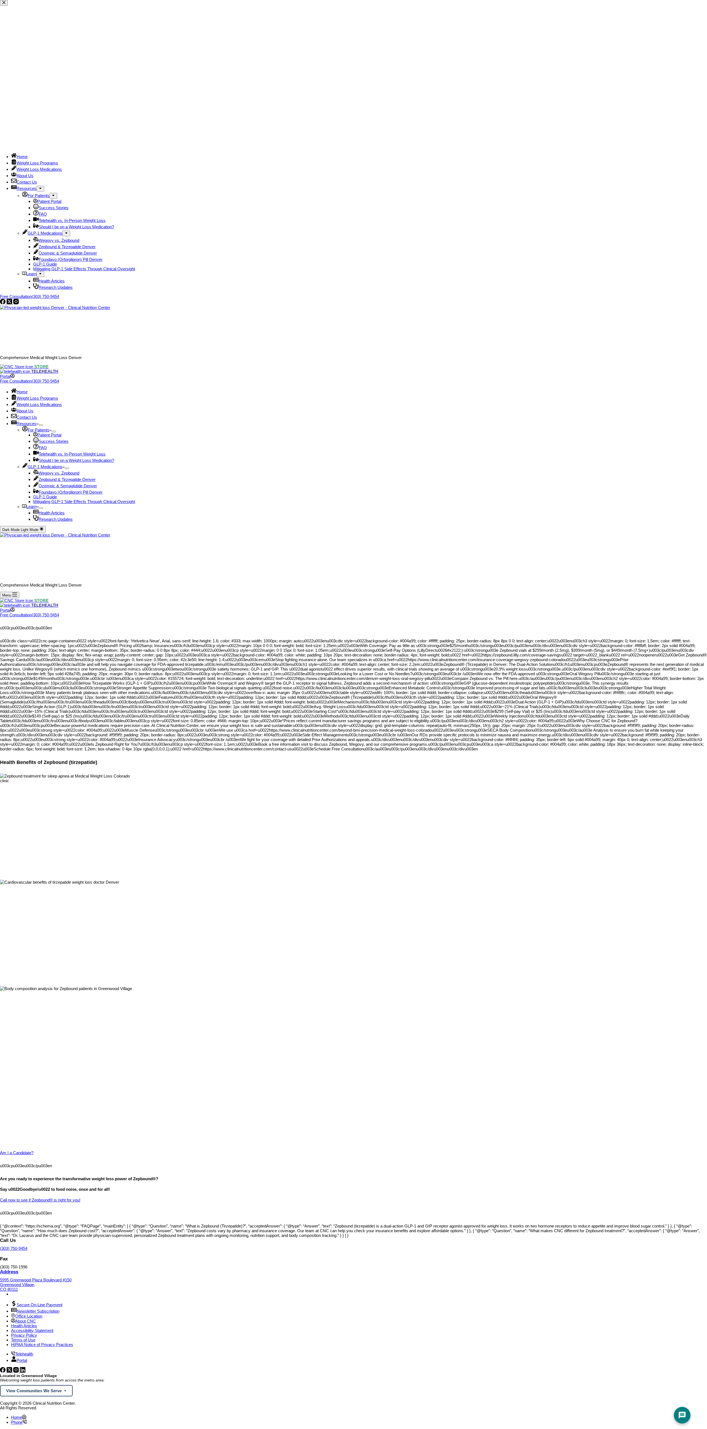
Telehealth (24, 1354)
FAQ (43, 447)
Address (9, 1271)
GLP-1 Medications (45, 466)
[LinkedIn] (22, 1371)
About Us (25, 411)
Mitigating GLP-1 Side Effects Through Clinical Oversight (84, 501)
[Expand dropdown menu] (41, 425)
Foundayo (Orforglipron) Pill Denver (70, 492)
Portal (22, 1360)
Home (22, 391)
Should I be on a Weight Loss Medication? (76, 460)
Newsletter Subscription (38, 1311)
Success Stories (53, 441)
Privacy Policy (24, 1335)
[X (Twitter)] (10, 1371)
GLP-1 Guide (45, 496)
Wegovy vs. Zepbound (59, 473)
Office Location (28, 1316)
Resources (26, 423)
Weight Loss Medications (39, 404)
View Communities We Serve (34, 1390)
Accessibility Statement (32, 1330)
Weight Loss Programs (37, 398)
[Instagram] (16, 1371)
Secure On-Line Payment (39, 1304)
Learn (31, 506)
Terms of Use (23, 1340)
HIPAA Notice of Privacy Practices (42, 1344)
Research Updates (56, 519)
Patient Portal (49, 435)
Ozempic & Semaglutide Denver (68, 485)
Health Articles (52, 513)
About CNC (25, 1321)
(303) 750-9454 (13, 1248)
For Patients (38, 430)
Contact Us (27, 417)
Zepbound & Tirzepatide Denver (67, 479)
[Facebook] (3, 1371)
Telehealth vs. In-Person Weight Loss (72, 454)
